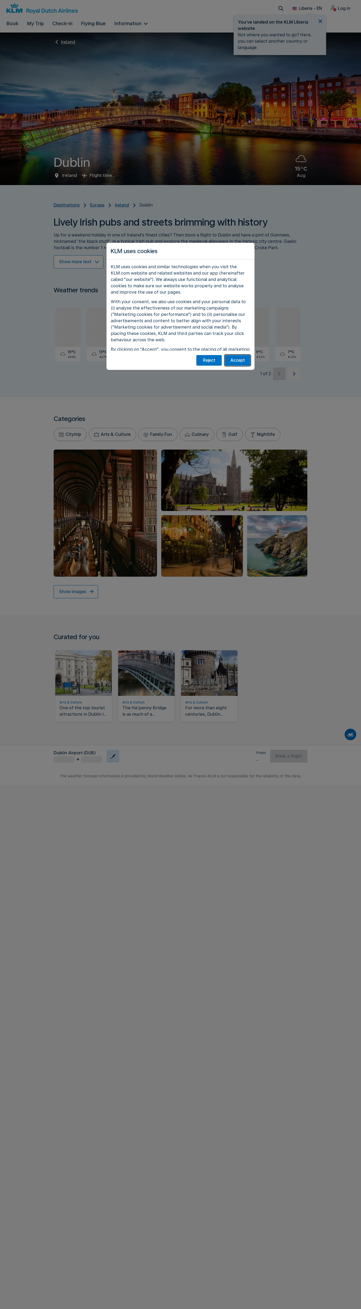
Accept (237, 360)
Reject (209, 360)
